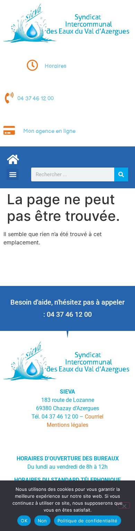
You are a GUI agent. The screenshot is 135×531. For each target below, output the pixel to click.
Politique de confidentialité (87, 520)
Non (42, 520)
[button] (12, 174)
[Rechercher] (121, 174)
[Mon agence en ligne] (9, 130)
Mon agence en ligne (49, 131)
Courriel (94, 416)
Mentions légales (67, 425)
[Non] (124, 505)
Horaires (55, 66)
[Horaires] (32, 65)
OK (24, 520)
